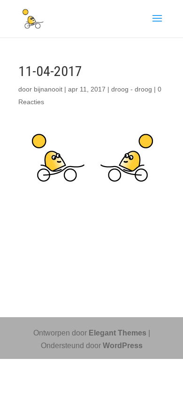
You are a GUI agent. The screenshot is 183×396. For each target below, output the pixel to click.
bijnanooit (48, 89)
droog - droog (131, 89)
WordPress (123, 346)
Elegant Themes (117, 333)
